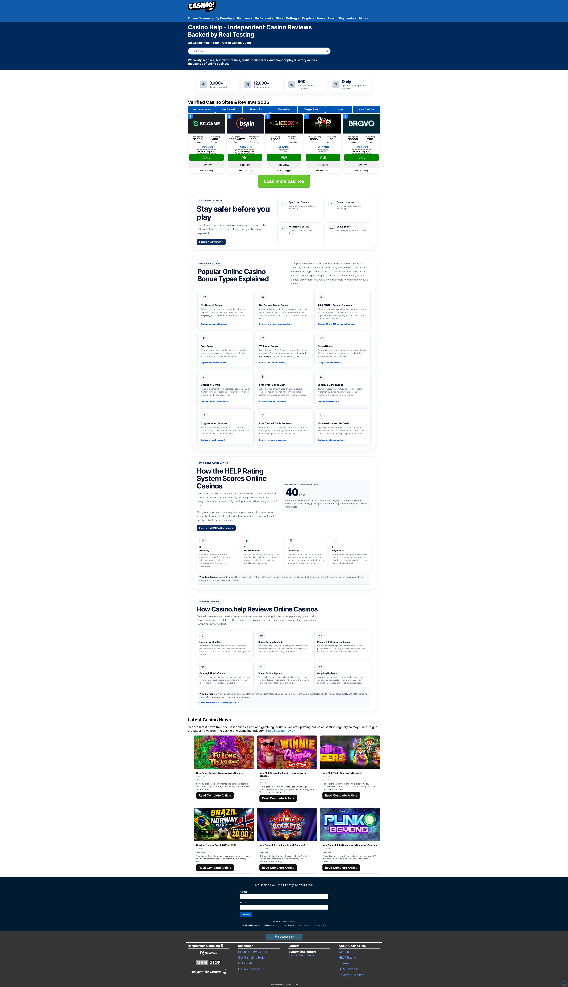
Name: (243, 891)
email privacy (290, 921)
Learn (332, 18)
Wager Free (311, 109)
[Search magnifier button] (327, 51)
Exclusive (283, 109)
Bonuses (244, 18)
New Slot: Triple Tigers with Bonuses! (342, 773)
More (364, 18)
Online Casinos (200, 18)
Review (206, 165)
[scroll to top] (564, 983)
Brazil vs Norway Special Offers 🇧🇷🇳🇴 (216, 845)
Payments (347, 18)
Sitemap (344, 963)
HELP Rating (246, 963)
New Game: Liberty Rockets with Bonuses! (282, 845)
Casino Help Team (301, 955)
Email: (243, 902)
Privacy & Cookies (351, 975)
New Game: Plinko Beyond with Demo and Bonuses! (349, 845)
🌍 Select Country (284, 936)
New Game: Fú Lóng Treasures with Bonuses (219, 773)
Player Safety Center (252, 952)
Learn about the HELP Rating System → (219, 702)
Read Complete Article (215, 795)
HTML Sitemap (349, 969)
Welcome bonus (201, 109)
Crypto (308, 18)
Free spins (256, 109)
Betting (292, 18)
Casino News (201, 780)
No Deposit (264, 18)
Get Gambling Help (251, 957)
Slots (280, 18)
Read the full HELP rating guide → (216, 528)
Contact (344, 952)
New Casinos (366, 109)
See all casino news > (280, 730)
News (321, 18)
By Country (225, 18)
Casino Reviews (249, 969)
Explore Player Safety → (211, 242)
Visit (206, 157)
